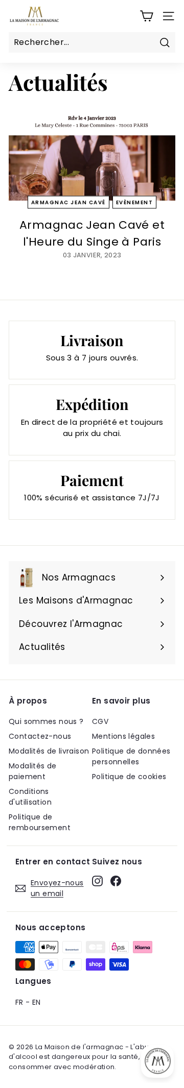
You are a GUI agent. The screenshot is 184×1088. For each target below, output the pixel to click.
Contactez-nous (40, 736)
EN (36, 1002)
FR (19, 1002)
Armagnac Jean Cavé (68, 202)
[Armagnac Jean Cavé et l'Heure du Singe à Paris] (92, 154)
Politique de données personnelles (131, 756)
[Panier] (146, 16)
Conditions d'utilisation (30, 796)
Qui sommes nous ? (46, 721)
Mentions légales (123, 736)
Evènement (134, 202)
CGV (100, 721)
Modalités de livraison (49, 751)
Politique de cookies (129, 776)
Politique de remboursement (40, 822)
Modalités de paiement (33, 771)
